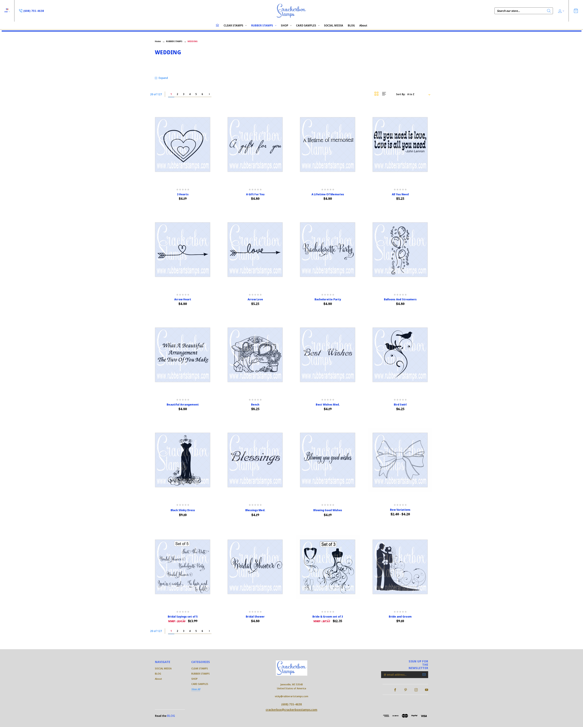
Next (208, 94)
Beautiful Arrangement (183, 404)
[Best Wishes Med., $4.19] (328, 355)
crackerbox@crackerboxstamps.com (291, 710)
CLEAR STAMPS (233, 25)
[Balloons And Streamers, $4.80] (400, 250)
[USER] (560, 11)
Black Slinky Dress (183, 510)
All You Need (400, 194)
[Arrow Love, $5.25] (255, 250)
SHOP (284, 25)
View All (195, 689)
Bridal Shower (255, 616)
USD (6, 11)
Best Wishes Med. (328, 404)
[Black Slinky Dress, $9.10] (183, 460)
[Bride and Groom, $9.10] (400, 567)
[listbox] (420, 94)
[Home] (217, 25)
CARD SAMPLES (306, 25)
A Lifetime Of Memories (328, 194)
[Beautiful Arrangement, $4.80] (183, 355)
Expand (163, 78)
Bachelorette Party (328, 299)
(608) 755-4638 (291, 704)
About (363, 25)
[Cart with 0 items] (576, 11)
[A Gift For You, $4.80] (255, 145)
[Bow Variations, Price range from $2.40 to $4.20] (400, 460)
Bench (255, 404)
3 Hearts (183, 194)
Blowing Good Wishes (327, 510)
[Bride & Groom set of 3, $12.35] (328, 567)
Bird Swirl (400, 404)
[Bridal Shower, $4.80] (255, 567)
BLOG (351, 25)
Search (549, 11)
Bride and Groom (400, 616)
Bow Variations (400, 509)
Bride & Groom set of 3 (327, 616)
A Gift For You (255, 194)
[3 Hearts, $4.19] (183, 145)
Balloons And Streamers (400, 299)
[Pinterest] (405, 689)
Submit (424, 674)
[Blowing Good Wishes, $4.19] (328, 460)
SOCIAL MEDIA (333, 25)
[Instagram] (416, 689)
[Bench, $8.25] (255, 355)
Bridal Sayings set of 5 (183, 616)
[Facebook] (395, 689)
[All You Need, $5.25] (400, 145)
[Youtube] (426, 689)
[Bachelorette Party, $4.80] (328, 250)
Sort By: (400, 94)
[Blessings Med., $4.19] (255, 460)
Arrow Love (255, 299)
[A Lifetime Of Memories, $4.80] (328, 145)
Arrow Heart (182, 299)
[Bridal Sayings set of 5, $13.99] (183, 567)
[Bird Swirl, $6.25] (400, 355)
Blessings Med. (255, 510)
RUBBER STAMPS (262, 25)
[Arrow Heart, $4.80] (183, 250)
